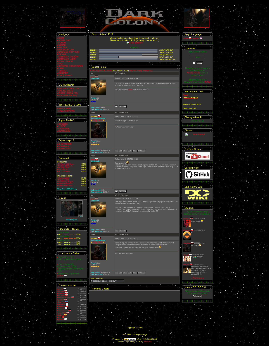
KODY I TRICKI (65, 61)
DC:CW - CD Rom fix (65, 166)
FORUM (62, 43)
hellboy (61, 291)
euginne (61, 308)
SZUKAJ (62, 71)
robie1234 (62, 313)
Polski (186, 38)
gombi (60, 276)
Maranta (147, 342)
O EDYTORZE (65, 144)
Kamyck (61, 293)
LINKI (61, 68)
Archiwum (197, 278)
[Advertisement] (134, 296)
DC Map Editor (63, 168)
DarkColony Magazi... (66, 182)
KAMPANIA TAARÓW (68, 57)
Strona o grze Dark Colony (100, 70)
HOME (61, 38)
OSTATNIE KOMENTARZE (70, 66)
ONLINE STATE (65, 91)
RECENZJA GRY (66, 50)
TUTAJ (207, 82)
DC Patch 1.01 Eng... (66, 164)
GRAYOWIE (63, 128)
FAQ (60, 64)
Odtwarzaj (197, 296)
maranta (61, 295)
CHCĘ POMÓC (65, 75)
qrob (93, 77)
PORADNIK (63, 146)
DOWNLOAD (64, 40)
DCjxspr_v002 (63, 180)
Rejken (61, 315)
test (59, 317)
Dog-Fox (61, 302)
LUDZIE (62, 126)
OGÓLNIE (63, 124)
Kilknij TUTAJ (193, 73)
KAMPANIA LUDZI (67, 59)
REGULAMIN (64, 108)
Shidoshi (61, 306)
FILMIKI (62, 54)
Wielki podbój (63, 178)
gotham (61, 319)
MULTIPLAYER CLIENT (69, 88)
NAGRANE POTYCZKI (68, 52)
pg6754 (61, 300)
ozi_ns (186, 265)
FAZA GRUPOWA (66, 111)
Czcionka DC (63, 169)
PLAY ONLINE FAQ (67, 95)
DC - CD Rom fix (64, 171)
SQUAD (62, 45)
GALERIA (62, 47)
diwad (186, 255)
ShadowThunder (64, 298)
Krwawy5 (62, 304)
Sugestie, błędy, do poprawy (140, 70)
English (196, 38)
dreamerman (63, 311)
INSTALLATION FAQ (68, 93)
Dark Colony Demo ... (66, 183)
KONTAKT (63, 73)
